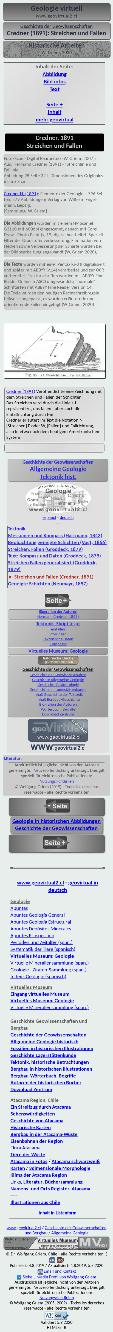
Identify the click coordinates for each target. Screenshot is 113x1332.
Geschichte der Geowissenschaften (58, 675)
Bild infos (55, 82)
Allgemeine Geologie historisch (44, 1042)
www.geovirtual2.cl (40, 883)
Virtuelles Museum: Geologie (58, 651)
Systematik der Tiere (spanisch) (42, 949)
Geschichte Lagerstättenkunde (43, 1055)
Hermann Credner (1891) (58, 617)
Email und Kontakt (60, 1271)
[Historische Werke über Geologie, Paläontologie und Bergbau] (58, 663)
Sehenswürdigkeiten (32, 1114)
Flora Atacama (25, 1148)
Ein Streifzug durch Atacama (40, 1107)
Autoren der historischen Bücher (45, 1083)
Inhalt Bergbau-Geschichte (58, 700)
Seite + (54, 105)
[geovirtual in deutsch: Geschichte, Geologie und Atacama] (58, 741)
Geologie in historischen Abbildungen (56, 821)
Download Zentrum (58, 714)
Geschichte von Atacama (36, 1121)
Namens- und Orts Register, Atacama (50, 1189)
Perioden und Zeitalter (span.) (41, 942)
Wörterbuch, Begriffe (58, 710)
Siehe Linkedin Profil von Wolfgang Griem (59, 1277)
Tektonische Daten (58, 639)
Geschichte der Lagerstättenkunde (58, 690)
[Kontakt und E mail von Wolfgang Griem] (52, 1260)
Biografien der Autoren (58, 612)
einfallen (58, 629)
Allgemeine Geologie (58, 469)
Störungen (58, 634)
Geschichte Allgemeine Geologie (58, 680)
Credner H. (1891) (21, 194)
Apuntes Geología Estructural (40, 922)
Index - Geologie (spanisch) (38, 977)
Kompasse (58, 644)
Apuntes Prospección (32, 936)
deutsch (67, 518)
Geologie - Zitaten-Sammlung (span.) (48, 970)
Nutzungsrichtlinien (56, 781)
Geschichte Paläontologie (58, 685)
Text (55, 89)
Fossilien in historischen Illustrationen (51, 1048)
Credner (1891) (20, 391)
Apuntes (19, 908)
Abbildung (55, 74)
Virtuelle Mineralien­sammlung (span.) (49, 963)
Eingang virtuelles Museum (39, 994)
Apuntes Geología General (37, 915)
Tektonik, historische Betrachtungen (49, 1062)
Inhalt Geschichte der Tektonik (58, 695)
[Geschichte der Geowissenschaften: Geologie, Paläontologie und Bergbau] (58, 512)
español (49, 518)
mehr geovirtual (55, 120)
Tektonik (17, 529)
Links (15, 1182)
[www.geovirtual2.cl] (58, 750)
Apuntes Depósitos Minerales (40, 929)
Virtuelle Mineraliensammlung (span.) (49, 1007)
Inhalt (54, 112)
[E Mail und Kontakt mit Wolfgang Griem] (40, 1271)
